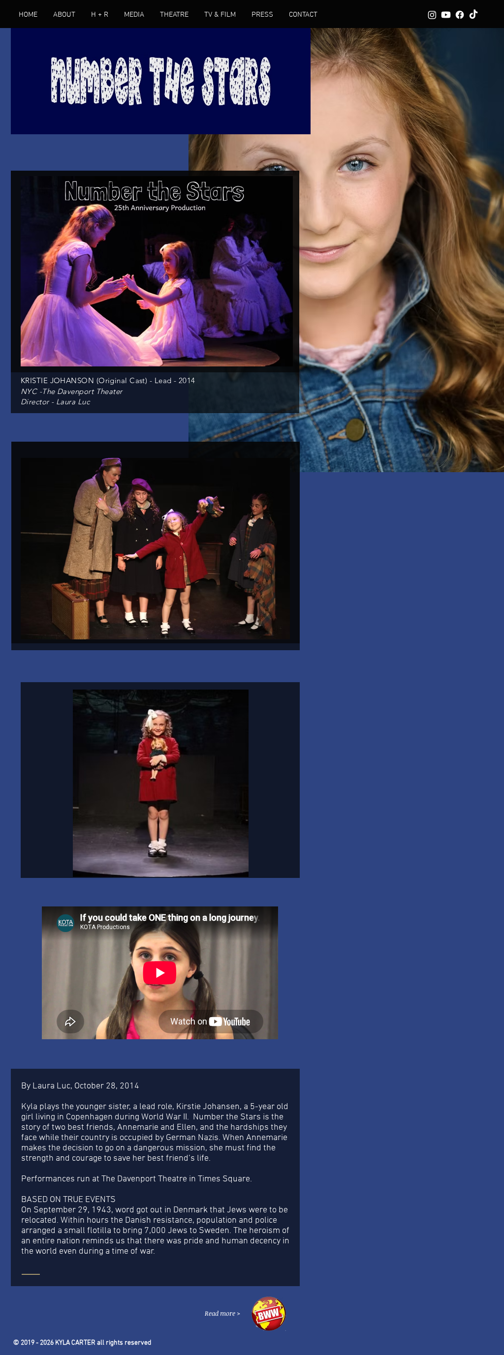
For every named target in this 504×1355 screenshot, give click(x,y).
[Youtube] (446, 14)
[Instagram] (432, 14)
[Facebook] (459, 14)
